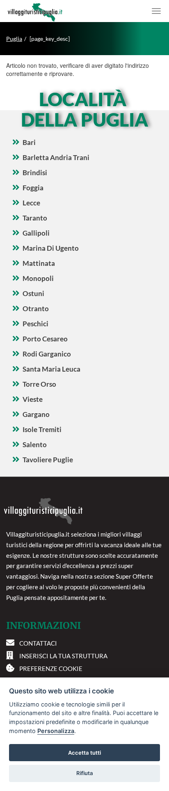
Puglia (14, 38)
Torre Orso (39, 384)
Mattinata (39, 263)
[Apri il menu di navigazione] (156, 11)
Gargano (36, 414)
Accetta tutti (84, 752)
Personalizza (55, 730)
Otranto (36, 308)
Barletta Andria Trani (56, 157)
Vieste (33, 399)
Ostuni (33, 293)
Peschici (35, 323)
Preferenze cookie (50, 668)
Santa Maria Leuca (51, 369)
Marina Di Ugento (51, 248)
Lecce (31, 202)
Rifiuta (84, 773)
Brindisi (35, 172)
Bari (29, 142)
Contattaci (38, 643)
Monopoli (38, 278)
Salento (35, 444)
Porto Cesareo (45, 338)
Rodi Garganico (47, 354)
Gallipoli (36, 233)
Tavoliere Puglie (48, 459)
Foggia (33, 187)
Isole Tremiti (42, 429)
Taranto (35, 218)
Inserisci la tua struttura (63, 656)
